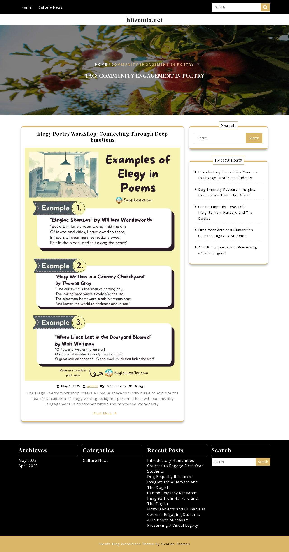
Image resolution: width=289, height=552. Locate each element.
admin (92, 386)
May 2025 (28, 460)
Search (265, 7)
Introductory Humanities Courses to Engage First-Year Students (175, 466)
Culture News (50, 7)
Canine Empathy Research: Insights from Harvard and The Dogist (225, 212)
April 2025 (28, 465)
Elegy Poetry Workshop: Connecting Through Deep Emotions (102, 136)
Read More (102, 413)
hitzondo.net (144, 19)
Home (26, 7)
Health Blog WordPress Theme (144, 544)
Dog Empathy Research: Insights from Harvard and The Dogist (172, 482)
